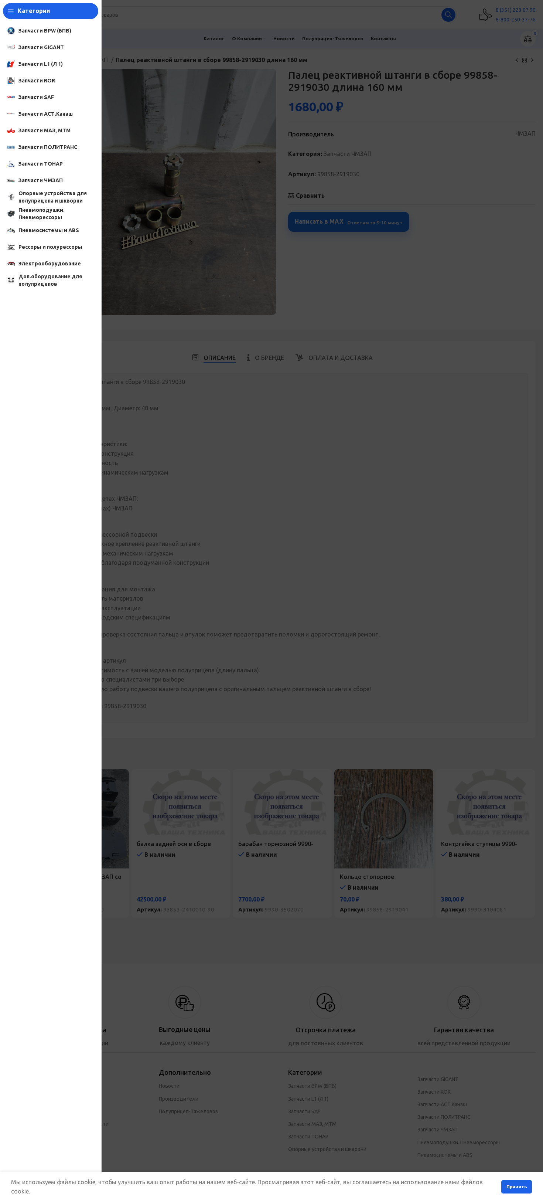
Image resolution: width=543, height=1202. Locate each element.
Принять (516, 1186)
